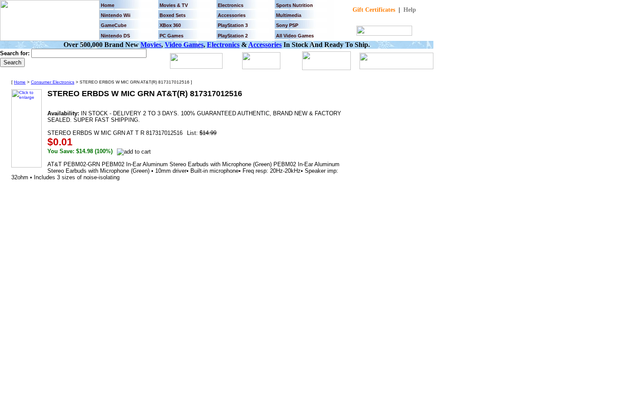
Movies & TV (174, 5)
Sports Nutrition (294, 5)
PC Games (171, 35)
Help (409, 10)
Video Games (184, 44)
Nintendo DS (115, 35)
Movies (150, 44)
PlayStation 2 (233, 35)
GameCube (113, 25)
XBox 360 (170, 25)
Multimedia (288, 15)
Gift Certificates (374, 10)
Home (107, 5)
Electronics (230, 5)
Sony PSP (287, 25)
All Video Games (295, 35)
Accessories (265, 44)
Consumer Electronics (52, 82)
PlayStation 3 (233, 25)
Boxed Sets (173, 15)
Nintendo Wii (115, 15)
